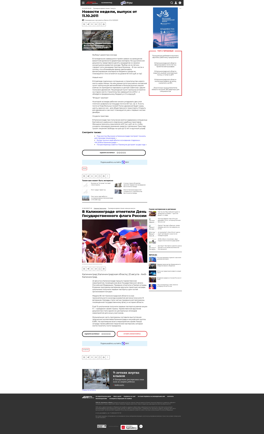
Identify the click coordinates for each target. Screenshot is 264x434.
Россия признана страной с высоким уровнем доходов (169, 258)
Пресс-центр (117, 396)
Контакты (170, 396)
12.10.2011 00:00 (86, 8)
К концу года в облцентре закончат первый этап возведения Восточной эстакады (135, 184)
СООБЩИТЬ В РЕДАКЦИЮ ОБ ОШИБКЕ (120, 398)
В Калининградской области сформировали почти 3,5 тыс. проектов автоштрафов (165, 65)
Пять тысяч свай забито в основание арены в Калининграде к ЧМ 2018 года (102, 198)
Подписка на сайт (129, 396)
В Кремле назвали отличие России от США (169, 278)
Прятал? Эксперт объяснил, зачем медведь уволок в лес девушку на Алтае (169, 227)
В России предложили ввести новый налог (169, 271)
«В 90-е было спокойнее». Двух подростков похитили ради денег (169, 239)
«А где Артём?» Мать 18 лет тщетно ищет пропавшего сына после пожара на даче (169, 233)
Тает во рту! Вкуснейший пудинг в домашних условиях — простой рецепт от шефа (169, 213)
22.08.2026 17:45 (87, 208)
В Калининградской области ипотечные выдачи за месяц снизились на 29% (165, 81)
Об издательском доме (103, 396)
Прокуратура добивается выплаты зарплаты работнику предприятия (165, 56)
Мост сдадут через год (98, 190)
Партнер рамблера (113, 426)
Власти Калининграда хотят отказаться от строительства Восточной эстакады (133, 191)
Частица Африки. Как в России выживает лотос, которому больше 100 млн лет (169, 220)
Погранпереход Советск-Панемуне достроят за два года (121, 145)
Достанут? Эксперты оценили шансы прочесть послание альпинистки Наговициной (170, 247)
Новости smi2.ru (89, 390)
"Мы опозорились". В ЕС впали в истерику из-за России (167, 285)
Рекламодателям (101, 398)
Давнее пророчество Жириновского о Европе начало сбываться (169, 265)
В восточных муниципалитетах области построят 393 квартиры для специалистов (165, 89)
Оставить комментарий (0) (132, 334)
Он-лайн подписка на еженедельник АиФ (151, 396)
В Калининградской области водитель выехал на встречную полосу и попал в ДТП (165, 73)
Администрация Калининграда (92, 264)
